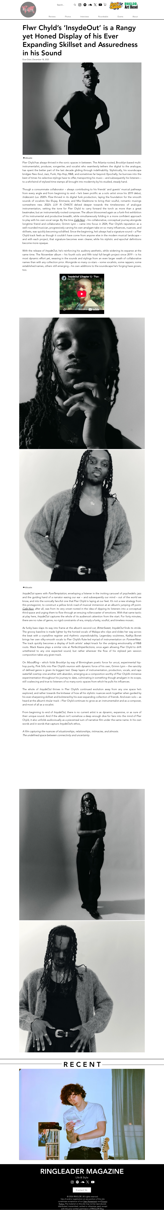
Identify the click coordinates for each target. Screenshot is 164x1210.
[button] (105, 4)
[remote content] (82, 294)
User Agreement (90, 1201)
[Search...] (74, 4)
